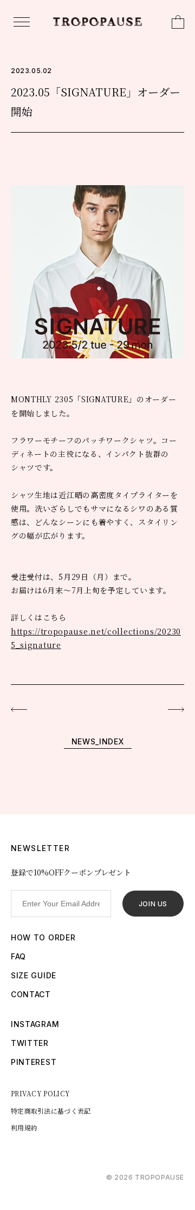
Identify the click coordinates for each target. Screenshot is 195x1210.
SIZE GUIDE (33, 975)
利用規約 (24, 1127)
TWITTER (30, 1043)
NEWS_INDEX (98, 741)
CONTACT (31, 994)
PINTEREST (33, 1062)
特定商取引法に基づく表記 (51, 1110)
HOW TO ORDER (43, 937)
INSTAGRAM (35, 1024)
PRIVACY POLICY (40, 1093)
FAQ (18, 956)
